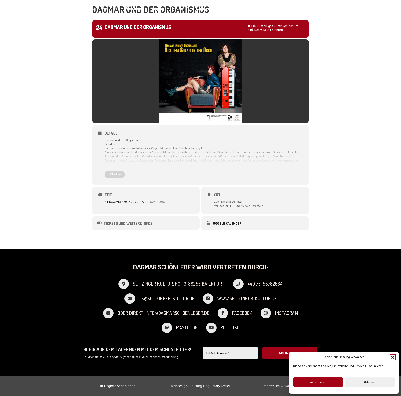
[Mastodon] (169, 328)
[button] (393, 357)
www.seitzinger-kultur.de (247, 298)
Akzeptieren (318, 382)
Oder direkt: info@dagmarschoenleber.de (163, 313)
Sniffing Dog (199, 385)
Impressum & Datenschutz (284, 385)
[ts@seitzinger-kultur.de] (131, 298)
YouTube (230, 327)
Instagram (286, 313)
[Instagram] (308, 8)
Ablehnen (369, 382)
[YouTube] (316, 8)
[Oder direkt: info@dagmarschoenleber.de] (110, 313)
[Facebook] (301, 8)
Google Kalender (227, 223)
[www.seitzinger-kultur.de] (210, 298)
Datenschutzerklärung (162, 357)
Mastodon (187, 327)
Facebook (242, 313)
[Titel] (293, 8)
